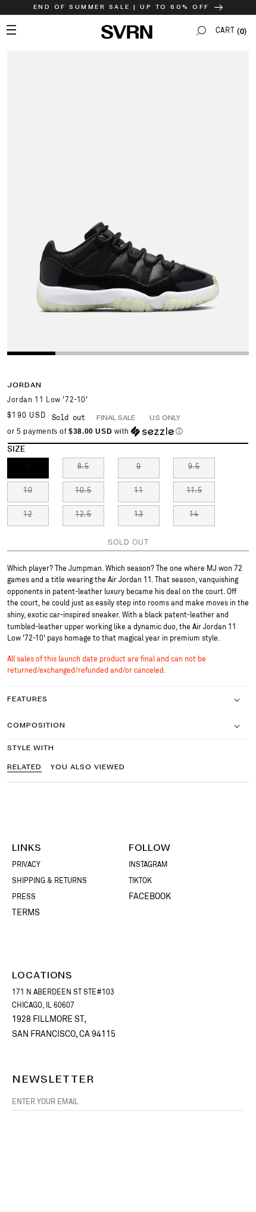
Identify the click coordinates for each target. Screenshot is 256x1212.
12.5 (89, 517)
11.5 (200, 494)
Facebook (150, 896)
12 (36, 517)
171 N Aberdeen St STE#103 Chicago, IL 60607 (63, 998)
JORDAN (24, 385)
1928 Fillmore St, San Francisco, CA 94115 (63, 1026)
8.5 (90, 470)
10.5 (89, 494)
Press (24, 897)
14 (202, 517)
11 (147, 494)
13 (147, 517)
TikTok (140, 881)
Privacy (26, 864)
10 (36, 494)
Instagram (148, 864)
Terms (26, 912)
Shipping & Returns (49, 881)
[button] (201, 31)
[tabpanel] (128, 202)
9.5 (201, 470)
